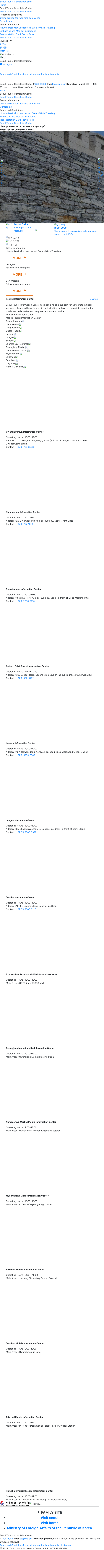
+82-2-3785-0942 (25, 755)
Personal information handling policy (42, 74)
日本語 (3, 47)
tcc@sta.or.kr (59, 84)
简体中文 (4, 50)
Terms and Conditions (11, 74)
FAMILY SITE (49, 1520)
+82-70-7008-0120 (26, 909)
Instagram (7, 64)
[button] (3, 174)
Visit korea (49, 1523)
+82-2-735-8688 (25, 447)
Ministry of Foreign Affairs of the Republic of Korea (49, 1528)
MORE (18, 258)
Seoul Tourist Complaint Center (16, 1)
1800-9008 (40, 84)
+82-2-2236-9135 (25, 601)
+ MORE (94, 299)
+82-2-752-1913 (24, 524)
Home (3, 5)
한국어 (3, 44)
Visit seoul (49, 1518)
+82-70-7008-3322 (26, 832)
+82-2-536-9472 (25, 678)
